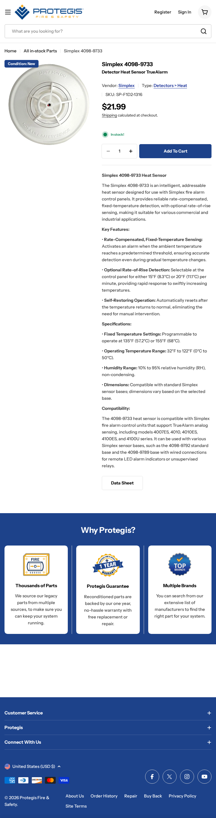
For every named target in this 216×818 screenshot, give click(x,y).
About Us (75, 796)
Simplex (126, 85)
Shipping (109, 115)
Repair (130, 796)
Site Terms (76, 806)
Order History (104, 796)
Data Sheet (122, 483)
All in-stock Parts (40, 50)
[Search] (203, 31)
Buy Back (153, 796)
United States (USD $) (33, 766)
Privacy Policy (182, 796)
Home (10, 50)
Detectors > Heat (170, 85)
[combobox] (108, 31)
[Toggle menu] (7, 12)
